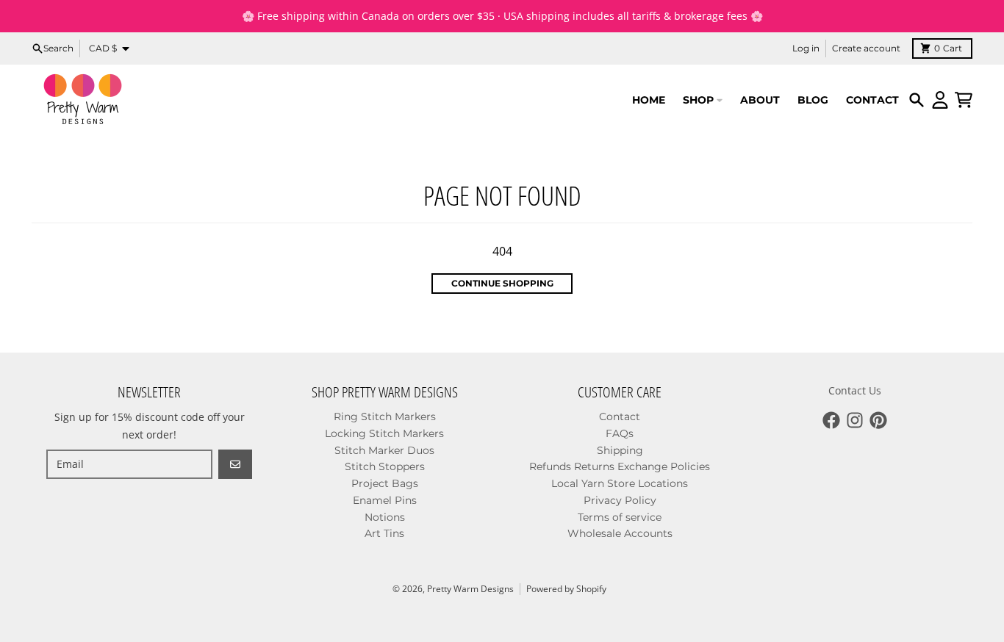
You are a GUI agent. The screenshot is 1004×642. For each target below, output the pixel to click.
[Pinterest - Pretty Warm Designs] (878, 420)
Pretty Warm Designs (470, 589)
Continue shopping (502, 283)
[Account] (940, 100)
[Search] (916, 100)
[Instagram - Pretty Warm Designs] (855, 420)
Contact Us (854, 390)
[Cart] (963, 100)
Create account (866, 48)
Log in (806, 48)
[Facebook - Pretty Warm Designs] (831, 420)
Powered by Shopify (566, 589)
